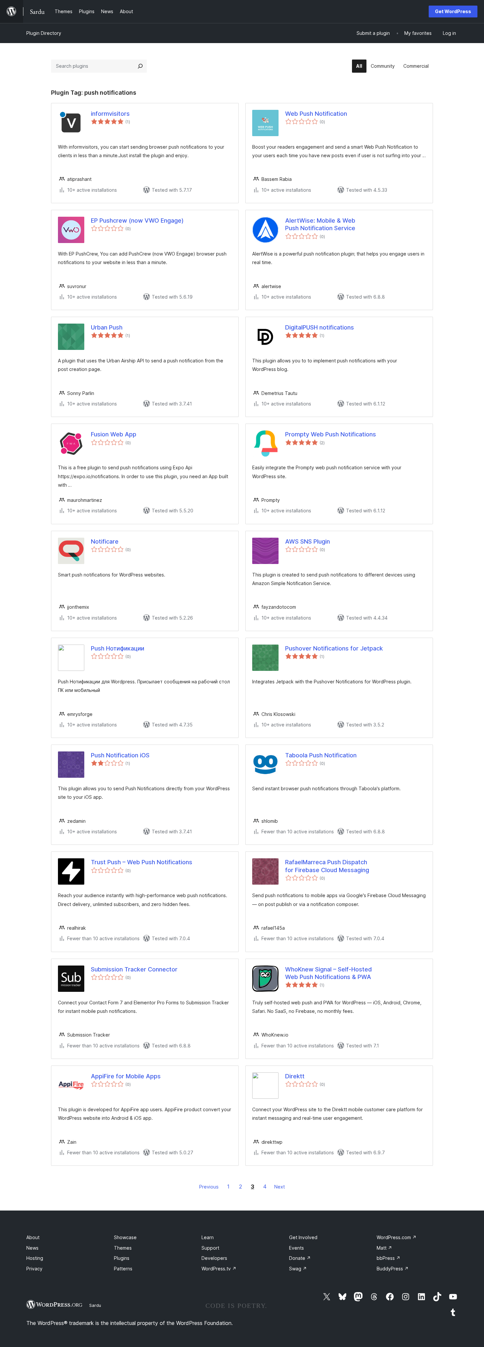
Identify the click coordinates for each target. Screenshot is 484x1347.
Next (279, 1186)
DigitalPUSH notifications (319, 327)
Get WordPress (453, 11)
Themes (123, 1248)
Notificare (105, 541)
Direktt (295, 1076)
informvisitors (110, 113)
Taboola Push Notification (321, 755)
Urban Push (106, 327)
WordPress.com (397, 1237)
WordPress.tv (219, 1268)
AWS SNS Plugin (307, 541)
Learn (208, 1237)
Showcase (125, 1237)
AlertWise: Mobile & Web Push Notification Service (320, 224)
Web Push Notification (316, 113)
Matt (384, 1248)
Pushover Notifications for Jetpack (334, 648)
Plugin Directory (43, 33)
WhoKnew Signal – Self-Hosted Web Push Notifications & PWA (328, 973)
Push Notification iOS (120, 755)
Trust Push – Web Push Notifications (141, 862)
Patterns (123, 1268)
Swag (298, 1268)
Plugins (121, 1258)
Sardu (95, 1305)
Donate (300, 1258)
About (33, 1237)
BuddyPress (393, 1268)
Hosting (34, 1258)
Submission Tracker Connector (134, 969)
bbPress (388, 1258)
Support (210, 1248)
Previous (209, 1186)
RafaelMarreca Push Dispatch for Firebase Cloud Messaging (327, 866)
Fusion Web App (113, 434)
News (32, 1248)
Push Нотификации (117, 648)
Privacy (34, 1268)
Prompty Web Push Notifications (330, 434)
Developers (214, 1258)
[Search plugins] (140, 66)
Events (296, 1248)
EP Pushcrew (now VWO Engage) (137, 220)
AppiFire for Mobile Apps (126, 1076)
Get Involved (303, 1237)
